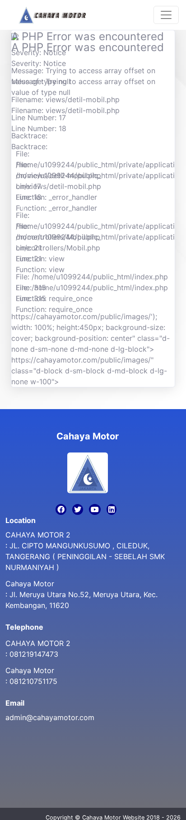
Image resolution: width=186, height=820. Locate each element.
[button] (23, 208)
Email (14, 702)
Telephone (24, 626)
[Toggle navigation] (166, 15)
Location (20, 520)
